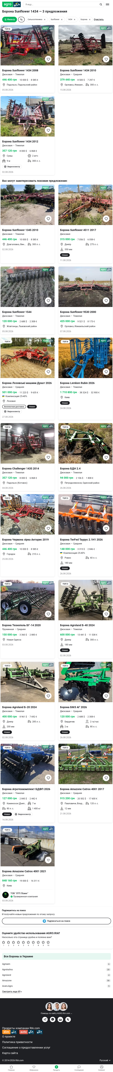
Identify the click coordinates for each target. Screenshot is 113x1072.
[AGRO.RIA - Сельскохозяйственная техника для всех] (12, 4)
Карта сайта (10, 1053)
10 (48, 945)
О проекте (8, 1036)
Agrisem (55, 964)
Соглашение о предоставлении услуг (26, 1047)
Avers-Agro (55, 986)
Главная (11, 1070)
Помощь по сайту (56, 1013)
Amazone (55, 980)
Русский (104, 1060)
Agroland (55, 975)
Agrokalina (55, 969)
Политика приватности (17, 1042)
